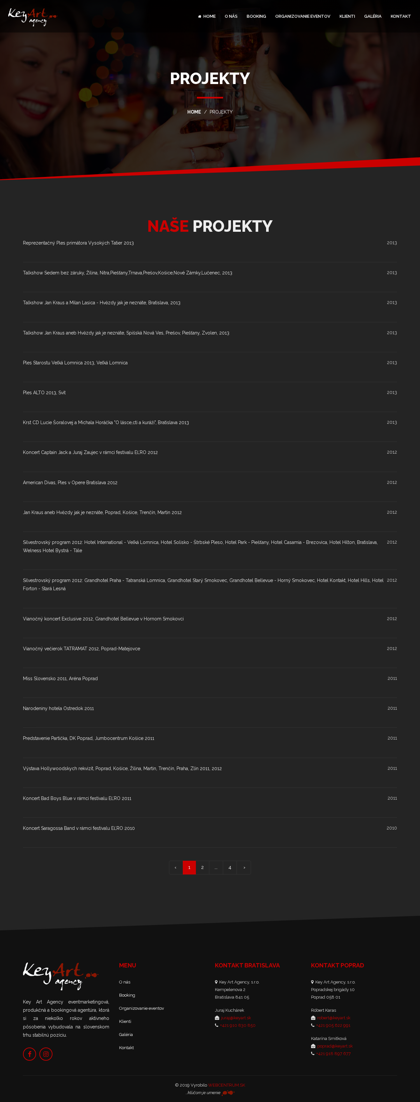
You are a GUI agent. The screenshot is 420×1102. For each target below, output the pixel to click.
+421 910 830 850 (238, 1025)
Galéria (373, 16)
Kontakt (401, 16)
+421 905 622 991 (333, 1025)
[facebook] (29, 1053)
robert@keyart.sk (333, 1017)
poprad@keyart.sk (335, 1046)
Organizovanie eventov (302, 16)
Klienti (347, 16)
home (194, 112)
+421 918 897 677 (333, 1053)
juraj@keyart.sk (236, 1017)
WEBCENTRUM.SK (226, 1084)
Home (209, 16)
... (216, 867)
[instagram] (45, 1053)
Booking (256, 16)
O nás (231, 16)
